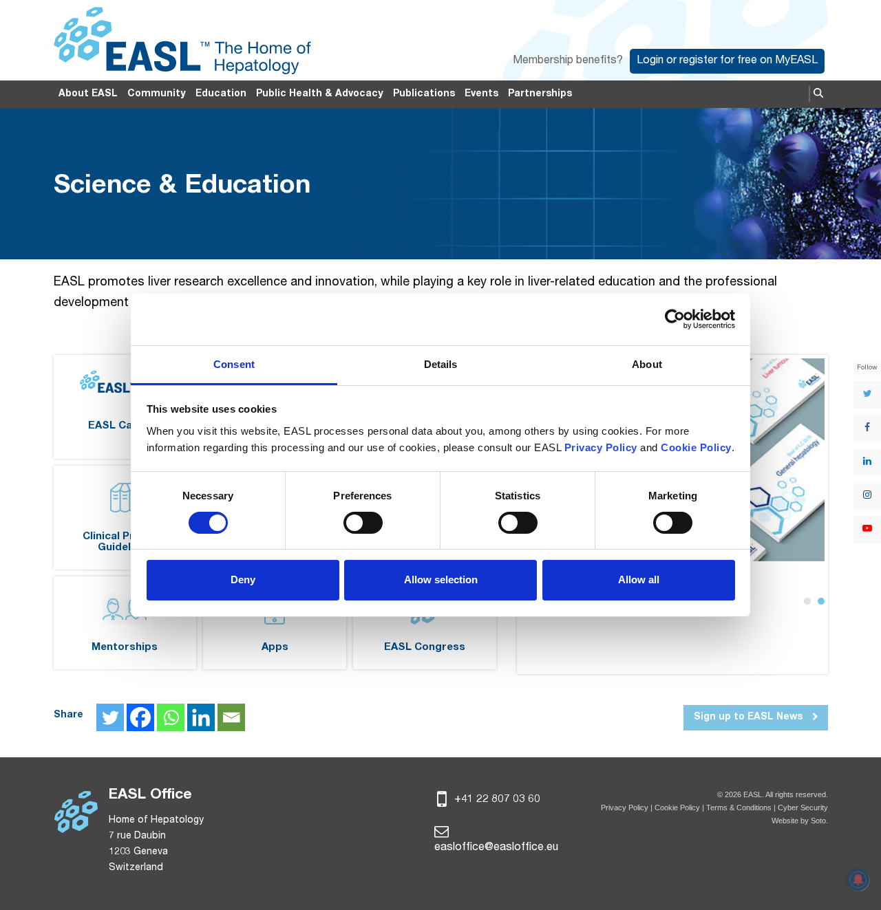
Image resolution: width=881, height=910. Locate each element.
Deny (243, 579)
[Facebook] (140, 717)
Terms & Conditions (739, 807)
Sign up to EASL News (749, 717)
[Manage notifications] (858, 880)
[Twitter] (110, 717)
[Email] (231, 717)
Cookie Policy (678, 807)
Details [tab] (441, 364)
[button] (818, 94)
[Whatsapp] (170, 717)
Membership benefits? (568, 61)
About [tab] (647, 364)
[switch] (363, 523)
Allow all (638, 579)
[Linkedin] (201, 717)
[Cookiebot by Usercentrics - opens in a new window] (675, 319)
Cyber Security (803, 807)
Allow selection (441, 579)
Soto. (819, 820)
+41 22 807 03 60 (496, 799)
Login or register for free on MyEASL (727, 61)
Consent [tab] (234, 364)
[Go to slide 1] (807, 601)
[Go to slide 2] (821, 601)
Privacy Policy (624, 807)
